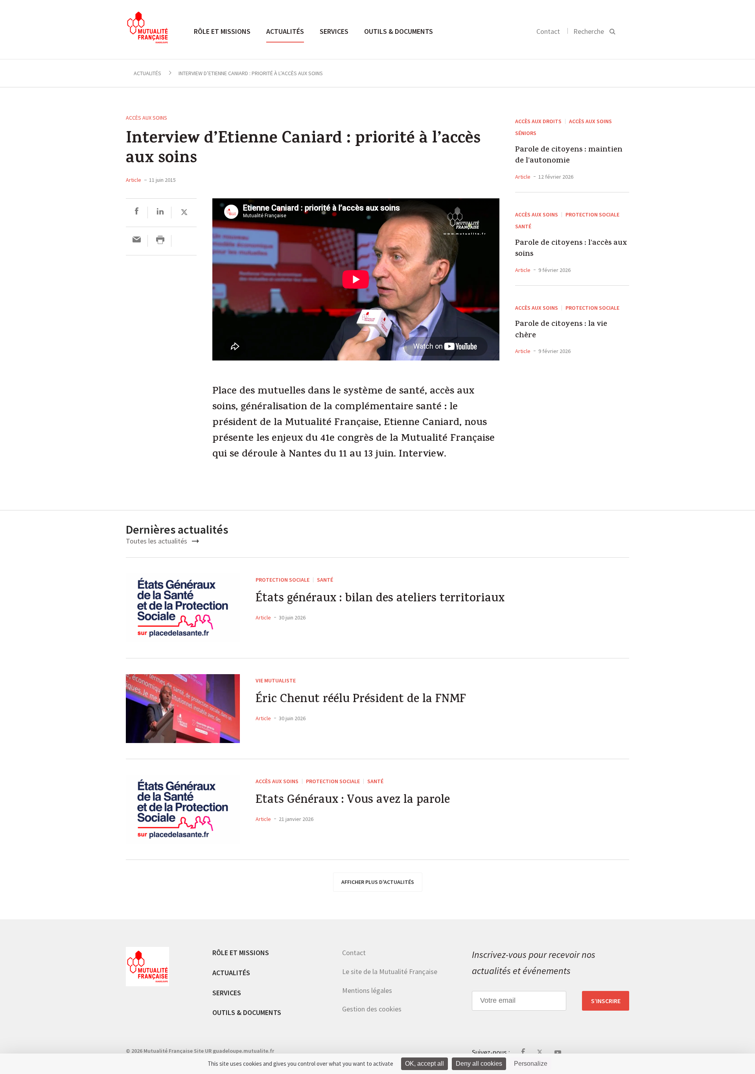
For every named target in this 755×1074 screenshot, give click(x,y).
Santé (523, 226)
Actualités (285, 31)
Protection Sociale (592, 214)
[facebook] (137, 212)
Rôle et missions (222, 31)
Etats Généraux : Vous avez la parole (353, 801)
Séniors (525, 133)
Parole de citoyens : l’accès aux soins (571, 249)
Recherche (588, 31)
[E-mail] (137, 240)
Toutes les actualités (157, 540)
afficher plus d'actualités (377, 881)
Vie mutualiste (276, 680)
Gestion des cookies (371, 1008)
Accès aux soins (146, 117)
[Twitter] (184, 212)
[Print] (160, 240)
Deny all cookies (479, 1063)
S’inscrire (606, 1001)
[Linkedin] (160, 212)
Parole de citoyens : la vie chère (561, 330)
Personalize (530, 1063)
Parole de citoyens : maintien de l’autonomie (568, 156)
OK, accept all (424, 1063)
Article (133, 179)
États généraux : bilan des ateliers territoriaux (380, 599)
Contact (548, 31)
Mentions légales (367, 990)
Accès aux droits (538, 121)
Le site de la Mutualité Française (389, 971)
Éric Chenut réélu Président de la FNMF (361, 700)
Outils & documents (398, 31)
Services (334, 31)
